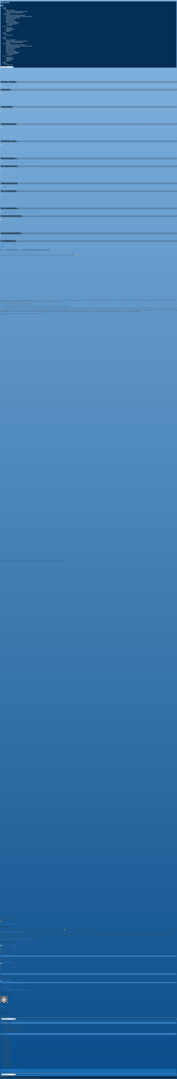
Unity (30, 990)
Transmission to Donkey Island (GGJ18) (15, 15)
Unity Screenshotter (6, 959)
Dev (4, 26)
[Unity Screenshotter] (88, 950)
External (20, 253)
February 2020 (7, 1042)
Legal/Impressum (5, 1077)
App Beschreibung (5, 314)
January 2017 (6, 1060)
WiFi (33, 990)
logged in (9, 1016)
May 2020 (5, 1039)
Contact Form (9, 35)
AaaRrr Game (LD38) (11, 21)
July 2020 (5, 1037)
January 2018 (6, 1049)
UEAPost (8, 31)
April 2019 (5, 1043)
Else (4, 32)
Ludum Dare (9, 27)
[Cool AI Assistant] (88, 981)
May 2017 (5, 1055)
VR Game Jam (6, 1028)
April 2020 (6, 1040)
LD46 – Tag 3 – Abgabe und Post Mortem (13, 1029)
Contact (5, 33)
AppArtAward (8, 990)
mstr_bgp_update (6, 962)
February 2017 (6, 1059)
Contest (18, 990)
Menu (2, 5)
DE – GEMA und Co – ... (7, 977)
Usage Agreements (15, 1077)
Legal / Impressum (10, 10)
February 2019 (6, 1044)
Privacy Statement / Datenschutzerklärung (16, 11)
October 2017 (6, 1053)
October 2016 (6, 1064)
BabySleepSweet (13, 23)
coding (14, 990)
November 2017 (7, 1052)
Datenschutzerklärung (33, 1077)
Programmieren (24, 990)
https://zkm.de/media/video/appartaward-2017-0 (13, 932)
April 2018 (5, 1047)
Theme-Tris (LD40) (10, 18)
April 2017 (5, 1057)
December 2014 (7, 1067)
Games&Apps (6, 14)
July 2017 (5, 1054)
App (4, 990)
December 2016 (7, 1062)
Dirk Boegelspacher (6, 253)
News (4, 7)
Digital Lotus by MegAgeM (12, 22)
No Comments (25, 253)
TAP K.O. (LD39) (9, 20)
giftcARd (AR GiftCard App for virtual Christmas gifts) (19, 16)
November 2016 (7, 1063)
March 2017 (6, 1058)
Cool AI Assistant (5, 985)
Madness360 (9, 25)
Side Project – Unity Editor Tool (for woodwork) (15, 1026)
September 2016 (7, 1065)
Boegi (2, 1006)
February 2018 (7, 1048)
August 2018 (6, 1045)
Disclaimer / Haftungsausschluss (14, 12)
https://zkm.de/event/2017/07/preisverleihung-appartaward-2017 (17, 938)
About (4, 9)
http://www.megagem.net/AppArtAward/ (11, 923)
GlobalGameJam (10, 28)
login (18, 919)
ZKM (36, 990)
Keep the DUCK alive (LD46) (13, 17)
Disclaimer (24, 1077)
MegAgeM (5, 2)
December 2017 (7, 1050)
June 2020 (6, 1038)
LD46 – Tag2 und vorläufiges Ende (11, 1031)
